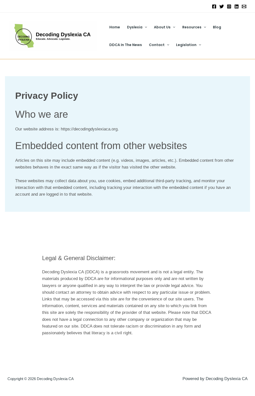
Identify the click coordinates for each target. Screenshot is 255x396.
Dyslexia (134, 27)
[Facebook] (214, 6)
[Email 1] (244, 6)
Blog (217, 27)
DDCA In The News (125, 44)
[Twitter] (221, 6)
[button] (144, 27)
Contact (157, 44)
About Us (162, 27)
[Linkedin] (236, 6)
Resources (191, 27)
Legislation (186, 44)
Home (114, 27)
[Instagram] (229, 6)
